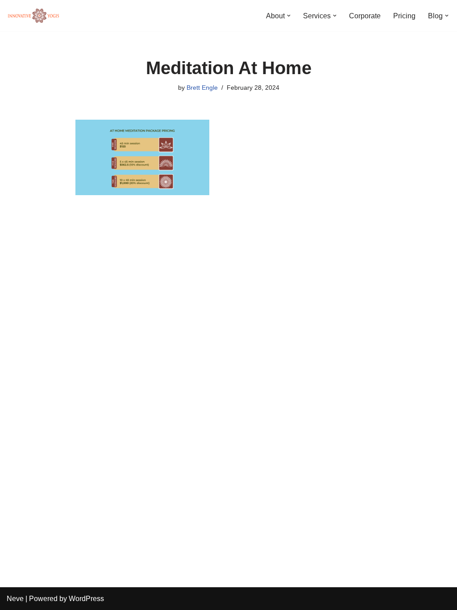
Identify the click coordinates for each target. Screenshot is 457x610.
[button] (289, 15)
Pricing (404, 16)
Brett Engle (202, 87)
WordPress (86, 598)
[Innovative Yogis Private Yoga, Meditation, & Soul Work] (33, 15)
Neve (15, 598)
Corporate (365, 16)
